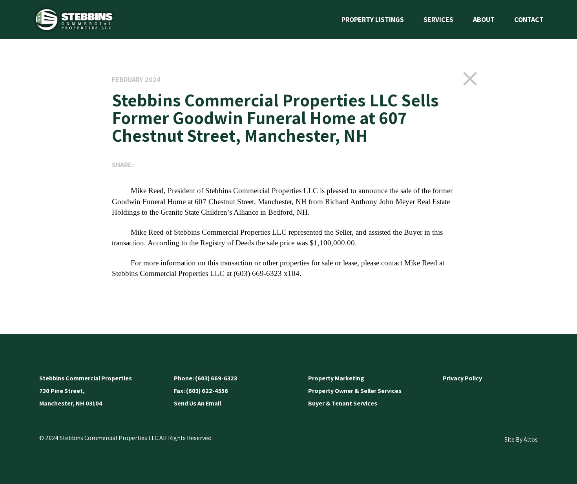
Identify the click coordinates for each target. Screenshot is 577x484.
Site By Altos (521, 439)
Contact (529, 19)
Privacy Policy (462, 378)
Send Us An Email (197, 403)
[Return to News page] (470, 78)
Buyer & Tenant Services (342, 403)
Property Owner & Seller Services (355, 391)
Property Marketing (336, 378)
